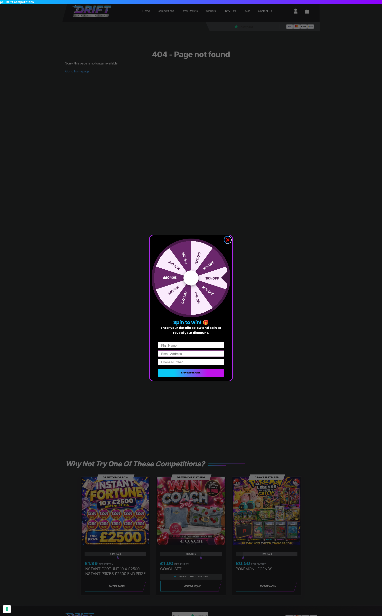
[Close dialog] (227, 239)
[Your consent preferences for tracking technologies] (7, 609)
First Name (166, 338)
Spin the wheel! (191, 372)
